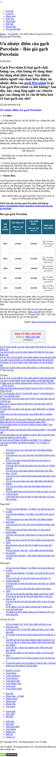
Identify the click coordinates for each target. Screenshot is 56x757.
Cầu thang (10, 706)
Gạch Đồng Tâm (13, 683)
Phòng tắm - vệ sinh (15, 696)
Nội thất (9, 24)
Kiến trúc (10, 19)
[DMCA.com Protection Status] (8, 755)
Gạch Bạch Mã (13, 681)
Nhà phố (10, 724)
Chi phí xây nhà (13, 29)
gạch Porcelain (35, 83)
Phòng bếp (11, 704)
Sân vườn (10, 714)
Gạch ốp (9, 13)
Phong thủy (11, 26)
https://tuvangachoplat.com (44, 322)
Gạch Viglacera (13, 676)
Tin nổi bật (13, 34)
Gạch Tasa (10, 686)
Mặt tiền (9, 716)
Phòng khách (12, 698)
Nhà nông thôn (12, 726)
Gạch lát (9, 11)
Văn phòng (11, 729)
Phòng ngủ (11, 701)
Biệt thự (9, 734)
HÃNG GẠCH (13, 670)
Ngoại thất (10, 21)
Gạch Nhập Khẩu (14, 688)
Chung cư (10, 737)
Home (3, 34)
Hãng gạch (11, 16)
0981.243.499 (34, 312)
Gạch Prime (11, 673)
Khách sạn (10, 732)
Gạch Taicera (12, 678)
